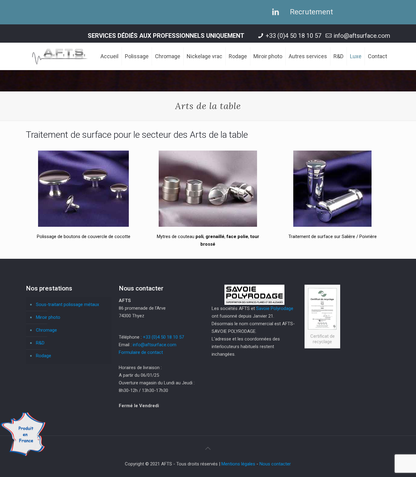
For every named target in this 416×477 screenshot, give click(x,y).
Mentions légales (238, 464)
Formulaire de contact (141, 352)
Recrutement (311, 12)
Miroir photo (48, 317)
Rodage (43, 355)
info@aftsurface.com (361, 35)
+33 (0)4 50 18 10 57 (293, 35)
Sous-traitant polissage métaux (67, 304)
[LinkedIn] (272, 12)
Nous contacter (275, 464)
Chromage (46, 330)
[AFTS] (60, 56)
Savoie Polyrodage (274, 308)
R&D (40, 343)
